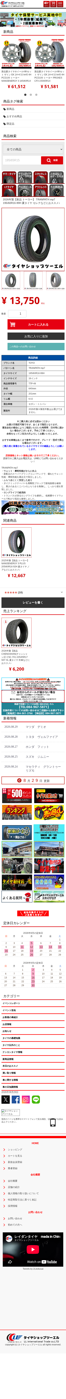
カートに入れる (38, 324)
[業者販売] (49, 882)
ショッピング (15, 1149)
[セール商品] (49, 812)
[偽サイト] (33, 913)
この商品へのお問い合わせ (22, 346)
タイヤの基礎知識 (11, 1038)
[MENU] (60, 4)
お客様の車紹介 (10, 1017)
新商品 (10, 108)
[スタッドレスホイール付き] (56, 177)
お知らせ (7, 1031)
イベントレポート (11, 1003)
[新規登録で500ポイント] (16, 795)
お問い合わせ (15, 1218)
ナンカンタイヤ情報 (12, 1052)
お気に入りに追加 (36, 336)
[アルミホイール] (25, 190)
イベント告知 (9, 1010)
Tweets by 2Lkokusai (33, 1269)
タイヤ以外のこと (11, 1045)
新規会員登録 (15, 1162)
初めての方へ (15, 1224)
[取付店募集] (49, 865)
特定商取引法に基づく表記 (22, 1199)
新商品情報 (8, 1059)
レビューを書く (33, 602)
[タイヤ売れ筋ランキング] (16, 812)
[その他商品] (56, 190)
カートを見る (15, 1155)
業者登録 (12, 1168)
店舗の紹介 (14, 1187)
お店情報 (7, 1024)
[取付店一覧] (16, 882)
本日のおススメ (10, 1066)
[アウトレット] (41, 190)
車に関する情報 (10, 1080)
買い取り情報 (9, 1073)
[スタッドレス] (41, 177)
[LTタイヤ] (9, 190)
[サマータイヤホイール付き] (25, 177)
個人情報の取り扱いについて (23, 1193)
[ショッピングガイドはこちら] (49, 795)
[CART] (53, 4)
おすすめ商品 (14, 116)
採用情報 (12, 1206)
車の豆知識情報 (10, 1087)
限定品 (10, 123)
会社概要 (12, 1180)
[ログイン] (46, 4)
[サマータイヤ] (9, 177)
